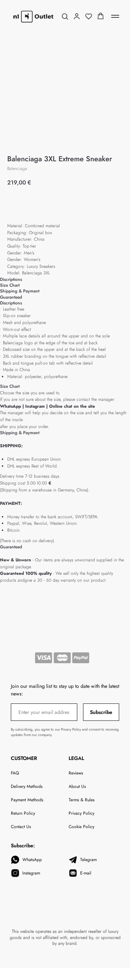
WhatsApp (10, 406)
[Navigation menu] (115, 16)
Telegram (88, 859)
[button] (64, 16)
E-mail (85, 873)
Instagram (35, 406)
